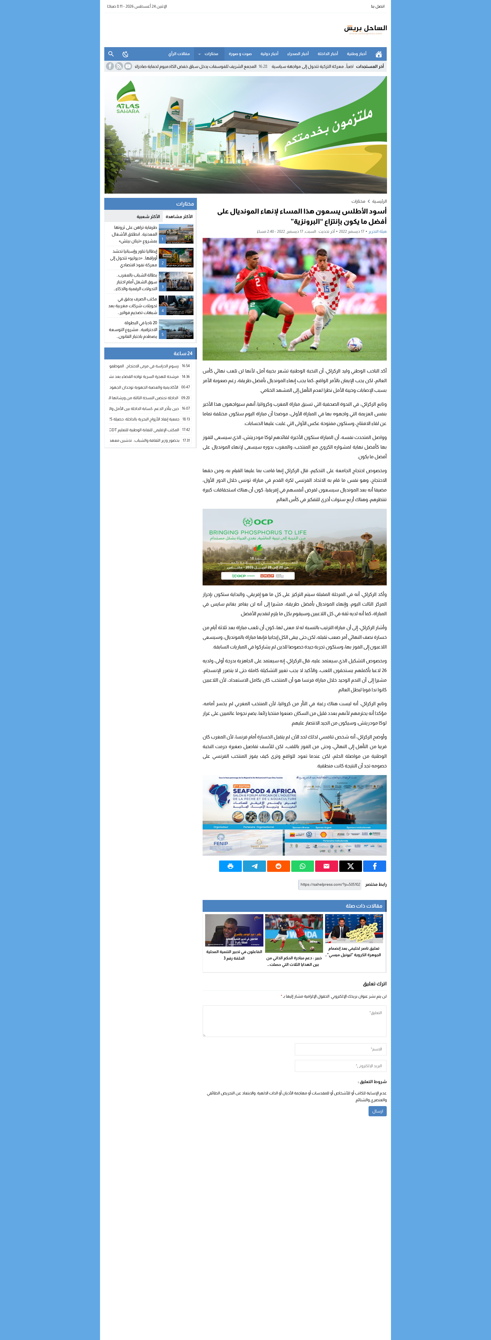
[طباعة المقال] (230, 866)
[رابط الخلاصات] (118, 66)
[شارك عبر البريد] (327, 866)
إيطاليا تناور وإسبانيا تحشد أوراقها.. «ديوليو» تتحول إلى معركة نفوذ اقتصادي (133, 258)
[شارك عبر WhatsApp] (303, 866)
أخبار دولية (269, 53)
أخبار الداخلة (328, 53)
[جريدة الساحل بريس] (349, 30)
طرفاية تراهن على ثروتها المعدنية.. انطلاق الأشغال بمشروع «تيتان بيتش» (134, 234)
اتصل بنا (377, 6)
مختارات (211, 53)
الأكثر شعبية (148, 216)
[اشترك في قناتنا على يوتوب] (127, 66)
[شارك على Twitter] (351, 866)
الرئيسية (379, 54)
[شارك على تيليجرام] (254, 866)
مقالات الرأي (179, 53)
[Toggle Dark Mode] (125, 54)
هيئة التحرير (378, 231)
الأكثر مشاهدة (179, 216)
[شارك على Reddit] (279, 866)
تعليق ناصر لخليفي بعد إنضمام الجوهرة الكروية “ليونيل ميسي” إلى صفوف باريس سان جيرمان (354, 955)
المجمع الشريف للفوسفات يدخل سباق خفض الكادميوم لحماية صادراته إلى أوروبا (237, 66)
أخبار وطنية (357, 53)
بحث (111, 54)
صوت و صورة (240, 53)
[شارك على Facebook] (375, 866)
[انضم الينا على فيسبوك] (109, 66)
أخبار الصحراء (298, 53)
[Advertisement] (207, 29)
